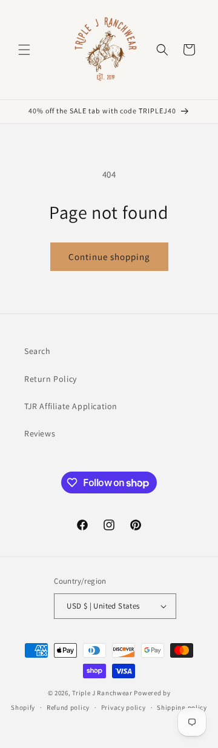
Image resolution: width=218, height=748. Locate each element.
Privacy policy (123, 707)
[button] (24, 49)
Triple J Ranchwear (102, 693)
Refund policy (68, 707)
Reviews (39, 433)
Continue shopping (109, 256)
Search (37, 351)
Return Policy (50, 378)
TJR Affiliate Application (70, 406)
